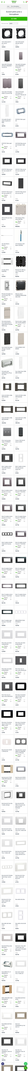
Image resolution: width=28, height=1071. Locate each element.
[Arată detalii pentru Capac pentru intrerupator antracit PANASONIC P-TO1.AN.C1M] (20, 55)
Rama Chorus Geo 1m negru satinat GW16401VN (20, 669)
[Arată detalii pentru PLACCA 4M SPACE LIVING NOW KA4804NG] (7, 409)
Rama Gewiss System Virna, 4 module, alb (19, 972)
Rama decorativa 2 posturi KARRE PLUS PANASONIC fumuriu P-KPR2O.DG (20, 751)
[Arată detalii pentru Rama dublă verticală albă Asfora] (20, 915)
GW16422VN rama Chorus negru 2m (7, 218)
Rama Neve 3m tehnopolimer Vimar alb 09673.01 (20, 1051)
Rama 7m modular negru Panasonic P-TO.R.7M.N (7, 621)
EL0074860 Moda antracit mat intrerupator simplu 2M (20, 145)
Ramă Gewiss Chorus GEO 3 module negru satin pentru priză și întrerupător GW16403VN (20, 948)
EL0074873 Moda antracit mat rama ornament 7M (7, 192)
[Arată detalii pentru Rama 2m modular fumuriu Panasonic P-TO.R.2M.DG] (20, 482)
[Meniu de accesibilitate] (2, 1064)
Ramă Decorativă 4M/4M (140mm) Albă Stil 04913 (20, 778)
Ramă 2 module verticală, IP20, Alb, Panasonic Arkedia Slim (20, 468)
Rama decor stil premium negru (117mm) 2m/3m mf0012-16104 (7, 724)
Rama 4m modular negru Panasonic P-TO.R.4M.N (20, 569)
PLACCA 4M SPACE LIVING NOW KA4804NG (7, 418)
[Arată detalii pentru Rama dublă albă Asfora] (20, 891)
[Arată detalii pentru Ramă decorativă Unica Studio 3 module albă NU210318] (20, 867)
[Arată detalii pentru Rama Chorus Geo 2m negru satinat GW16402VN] (7, 686)
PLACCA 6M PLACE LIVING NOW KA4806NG (20, 418)
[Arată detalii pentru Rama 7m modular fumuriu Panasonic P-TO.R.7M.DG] (20, 585)
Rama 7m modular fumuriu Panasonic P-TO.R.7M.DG (20, 595)
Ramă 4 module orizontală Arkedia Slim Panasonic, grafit (7, 544)
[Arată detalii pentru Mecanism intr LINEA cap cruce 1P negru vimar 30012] (20, 261)
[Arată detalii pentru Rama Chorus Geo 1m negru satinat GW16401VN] (20, 660)
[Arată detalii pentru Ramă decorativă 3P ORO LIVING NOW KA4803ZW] (7, 769)
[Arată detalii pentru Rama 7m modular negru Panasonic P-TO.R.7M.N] (7, 612)
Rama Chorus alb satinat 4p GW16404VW (20, 643)
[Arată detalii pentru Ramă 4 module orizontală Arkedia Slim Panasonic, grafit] (7, 534)
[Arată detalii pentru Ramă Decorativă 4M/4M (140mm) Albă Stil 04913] (20, 769)
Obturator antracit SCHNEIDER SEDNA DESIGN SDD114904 (20, 295)
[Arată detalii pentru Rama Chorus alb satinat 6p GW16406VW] (7, 660)
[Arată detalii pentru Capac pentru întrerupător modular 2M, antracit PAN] (7, 83)
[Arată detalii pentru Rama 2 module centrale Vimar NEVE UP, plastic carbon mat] (7, 458)
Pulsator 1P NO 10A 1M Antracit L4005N (20, 441)
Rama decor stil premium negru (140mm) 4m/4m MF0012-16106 (20, 724)
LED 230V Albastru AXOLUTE (5, 244)
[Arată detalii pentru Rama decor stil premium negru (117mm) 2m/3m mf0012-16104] (7, 714)
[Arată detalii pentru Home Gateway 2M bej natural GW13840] (20, 209)
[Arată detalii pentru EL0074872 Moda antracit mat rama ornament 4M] (20, 160)
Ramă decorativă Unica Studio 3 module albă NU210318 (20, 877)
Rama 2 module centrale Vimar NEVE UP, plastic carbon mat (6, 468)
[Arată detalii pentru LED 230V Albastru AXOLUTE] (7, 235)
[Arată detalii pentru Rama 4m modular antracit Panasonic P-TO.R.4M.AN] (20, 534)
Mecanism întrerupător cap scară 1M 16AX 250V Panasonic (7, 295)
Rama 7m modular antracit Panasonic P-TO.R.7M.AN (7, 595)
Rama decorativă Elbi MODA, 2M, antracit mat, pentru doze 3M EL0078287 (20, 806)
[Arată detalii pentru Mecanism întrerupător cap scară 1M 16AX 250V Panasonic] (7, 285)
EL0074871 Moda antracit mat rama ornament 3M (7, 170)
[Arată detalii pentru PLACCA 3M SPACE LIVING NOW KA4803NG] (20, 387)
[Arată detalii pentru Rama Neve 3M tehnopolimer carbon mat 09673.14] (7, 1041)
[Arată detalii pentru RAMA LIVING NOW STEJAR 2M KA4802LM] (7, 989)
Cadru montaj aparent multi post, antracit (19, 42)
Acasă (8, 6)
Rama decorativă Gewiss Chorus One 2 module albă (20, 829)
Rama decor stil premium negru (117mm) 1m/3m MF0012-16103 (20, 696)
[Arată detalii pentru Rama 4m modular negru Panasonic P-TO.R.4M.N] (20, 560)
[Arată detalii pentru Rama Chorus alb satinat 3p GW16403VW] (7, 634)
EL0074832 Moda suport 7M (7, 144)
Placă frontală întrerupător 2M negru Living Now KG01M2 (7, 349)
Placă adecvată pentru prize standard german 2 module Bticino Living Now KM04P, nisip (7, 324)
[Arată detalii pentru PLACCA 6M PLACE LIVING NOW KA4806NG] (20, 409)
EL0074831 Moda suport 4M (20, 120)
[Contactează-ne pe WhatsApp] (25, 1064)
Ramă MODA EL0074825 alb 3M (20, 998)
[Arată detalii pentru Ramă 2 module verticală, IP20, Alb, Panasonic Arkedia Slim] (20, 458)
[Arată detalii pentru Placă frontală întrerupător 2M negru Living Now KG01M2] (7, 338)
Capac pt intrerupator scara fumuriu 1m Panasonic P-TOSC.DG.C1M (20, 93)
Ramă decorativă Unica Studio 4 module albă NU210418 (6, 901)
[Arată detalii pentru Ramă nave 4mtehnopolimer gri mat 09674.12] (20, 1015)
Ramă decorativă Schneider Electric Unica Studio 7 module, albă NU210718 (20, 853)
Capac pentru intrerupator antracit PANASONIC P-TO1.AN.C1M (20, 66)
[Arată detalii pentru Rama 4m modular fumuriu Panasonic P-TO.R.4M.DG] (7, 560)
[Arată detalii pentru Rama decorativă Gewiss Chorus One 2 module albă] (20, 820)
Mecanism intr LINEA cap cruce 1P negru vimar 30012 (20, 271)
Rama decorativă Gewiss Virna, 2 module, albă (6, 852)
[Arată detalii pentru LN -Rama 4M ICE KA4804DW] (7, 261)
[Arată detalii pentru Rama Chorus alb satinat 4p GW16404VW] (20, 634)
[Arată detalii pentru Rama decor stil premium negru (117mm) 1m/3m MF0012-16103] (20, 686)
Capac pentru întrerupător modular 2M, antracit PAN (7, 92)
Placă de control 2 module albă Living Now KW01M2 (20, 322)
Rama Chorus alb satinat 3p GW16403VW (6, 643)
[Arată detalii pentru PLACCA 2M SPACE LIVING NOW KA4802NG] (7, 387)
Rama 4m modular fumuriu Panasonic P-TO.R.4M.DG (7, 569)
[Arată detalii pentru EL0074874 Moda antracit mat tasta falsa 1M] (20, 183)
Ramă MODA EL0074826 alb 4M (7, 1024)
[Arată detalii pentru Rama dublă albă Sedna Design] (7, 915)
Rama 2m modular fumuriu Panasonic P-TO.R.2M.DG (20, 491)
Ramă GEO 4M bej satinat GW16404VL (7, 946)
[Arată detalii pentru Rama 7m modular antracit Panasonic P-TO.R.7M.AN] (7, 585)
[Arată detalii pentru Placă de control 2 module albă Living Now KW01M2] (20, 313)
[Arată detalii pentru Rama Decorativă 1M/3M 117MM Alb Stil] (7, 741)
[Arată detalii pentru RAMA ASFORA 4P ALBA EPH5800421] (20, 612)
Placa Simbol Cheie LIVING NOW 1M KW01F (20, 372)
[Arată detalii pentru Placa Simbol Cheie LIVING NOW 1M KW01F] (20, 362)
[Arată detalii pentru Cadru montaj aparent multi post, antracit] (20, 33)
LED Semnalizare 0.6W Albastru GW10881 (19, 244)
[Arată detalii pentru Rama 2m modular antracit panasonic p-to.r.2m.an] (7, 482)
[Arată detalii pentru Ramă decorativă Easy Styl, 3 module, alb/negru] (7, 795)
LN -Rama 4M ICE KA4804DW (5, 270)
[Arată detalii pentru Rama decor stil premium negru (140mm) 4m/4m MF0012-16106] (20, 714)
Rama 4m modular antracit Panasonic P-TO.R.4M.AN (20, 543)
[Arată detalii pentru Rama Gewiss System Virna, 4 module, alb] (20, 963)
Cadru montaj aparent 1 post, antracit (6, 42)
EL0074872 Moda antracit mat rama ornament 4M (20, 170)
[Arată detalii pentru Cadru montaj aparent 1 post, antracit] (7, 33)
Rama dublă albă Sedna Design (6, 924)
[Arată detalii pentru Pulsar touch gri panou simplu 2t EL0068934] (7, 431)
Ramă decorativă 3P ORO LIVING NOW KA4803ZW (7, 778)
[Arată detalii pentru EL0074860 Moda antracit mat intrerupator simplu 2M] (20, 134)
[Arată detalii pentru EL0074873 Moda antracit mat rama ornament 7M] (7, 183)
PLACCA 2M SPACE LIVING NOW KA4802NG (7, 396)
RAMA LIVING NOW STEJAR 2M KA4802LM (7, 998)
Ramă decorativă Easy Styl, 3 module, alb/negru (7, 804)
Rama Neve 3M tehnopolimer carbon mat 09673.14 (7, 1051)
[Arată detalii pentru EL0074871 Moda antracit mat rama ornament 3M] (7, 160)
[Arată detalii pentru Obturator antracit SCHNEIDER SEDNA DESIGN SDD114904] (20, 285)
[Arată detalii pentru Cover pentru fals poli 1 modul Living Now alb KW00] (7, 110)
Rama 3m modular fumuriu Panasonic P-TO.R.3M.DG (20, 517)
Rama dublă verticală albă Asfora (20, 924)
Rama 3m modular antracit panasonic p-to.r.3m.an (7, 517)
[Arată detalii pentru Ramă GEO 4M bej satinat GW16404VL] (7, 937)
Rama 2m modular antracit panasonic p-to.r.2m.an (7, 491)
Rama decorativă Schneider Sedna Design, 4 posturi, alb (7, 877)
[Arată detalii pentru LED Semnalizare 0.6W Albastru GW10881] (20, 235)
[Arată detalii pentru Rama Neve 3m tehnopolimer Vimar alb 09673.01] (20, 1041)
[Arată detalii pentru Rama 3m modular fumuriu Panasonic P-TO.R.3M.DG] (20, 507)
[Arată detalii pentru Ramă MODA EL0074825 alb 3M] (20, 989)
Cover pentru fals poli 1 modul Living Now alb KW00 (6, 121)
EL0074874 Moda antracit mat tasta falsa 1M (20, 192)
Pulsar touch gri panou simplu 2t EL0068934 (6, 441)
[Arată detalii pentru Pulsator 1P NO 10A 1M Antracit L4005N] (20, 431)
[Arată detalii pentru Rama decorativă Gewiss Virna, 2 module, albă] (7, 843)
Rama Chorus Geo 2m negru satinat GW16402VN (7, 695)
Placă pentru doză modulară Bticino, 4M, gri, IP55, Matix (7, 373)
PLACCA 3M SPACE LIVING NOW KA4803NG (20, 396)
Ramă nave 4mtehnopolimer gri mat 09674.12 (20, 1025)
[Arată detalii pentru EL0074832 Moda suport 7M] (7, 134)
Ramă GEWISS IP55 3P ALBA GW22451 (6, 972)
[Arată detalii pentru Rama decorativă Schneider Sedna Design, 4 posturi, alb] (7, 867)
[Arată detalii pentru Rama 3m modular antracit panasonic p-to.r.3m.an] (7, 507)
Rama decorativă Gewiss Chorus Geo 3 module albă (7, 829)
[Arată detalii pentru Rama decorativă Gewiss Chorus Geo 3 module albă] (7, 820)
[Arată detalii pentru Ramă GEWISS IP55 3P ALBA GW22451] (7, 963)
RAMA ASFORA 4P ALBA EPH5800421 (20, 621)
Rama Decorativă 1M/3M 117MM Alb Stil (7, 750)
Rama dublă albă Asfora (20, 899)
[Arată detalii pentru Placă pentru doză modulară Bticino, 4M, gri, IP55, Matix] (7, 362)
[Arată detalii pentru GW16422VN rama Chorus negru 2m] (7, 209)
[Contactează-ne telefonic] (25, 1068)
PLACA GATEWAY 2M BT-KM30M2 (20, 348)
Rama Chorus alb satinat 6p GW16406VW (6, 669)
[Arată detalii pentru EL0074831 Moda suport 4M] (20, 110)
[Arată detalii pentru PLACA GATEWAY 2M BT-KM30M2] (20, 338)
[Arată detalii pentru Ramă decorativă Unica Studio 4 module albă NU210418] (7, 891)
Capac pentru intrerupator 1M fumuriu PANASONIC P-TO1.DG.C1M (7, 66)
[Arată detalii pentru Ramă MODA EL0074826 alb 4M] (7, 1015)
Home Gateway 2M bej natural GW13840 (19, 218)
